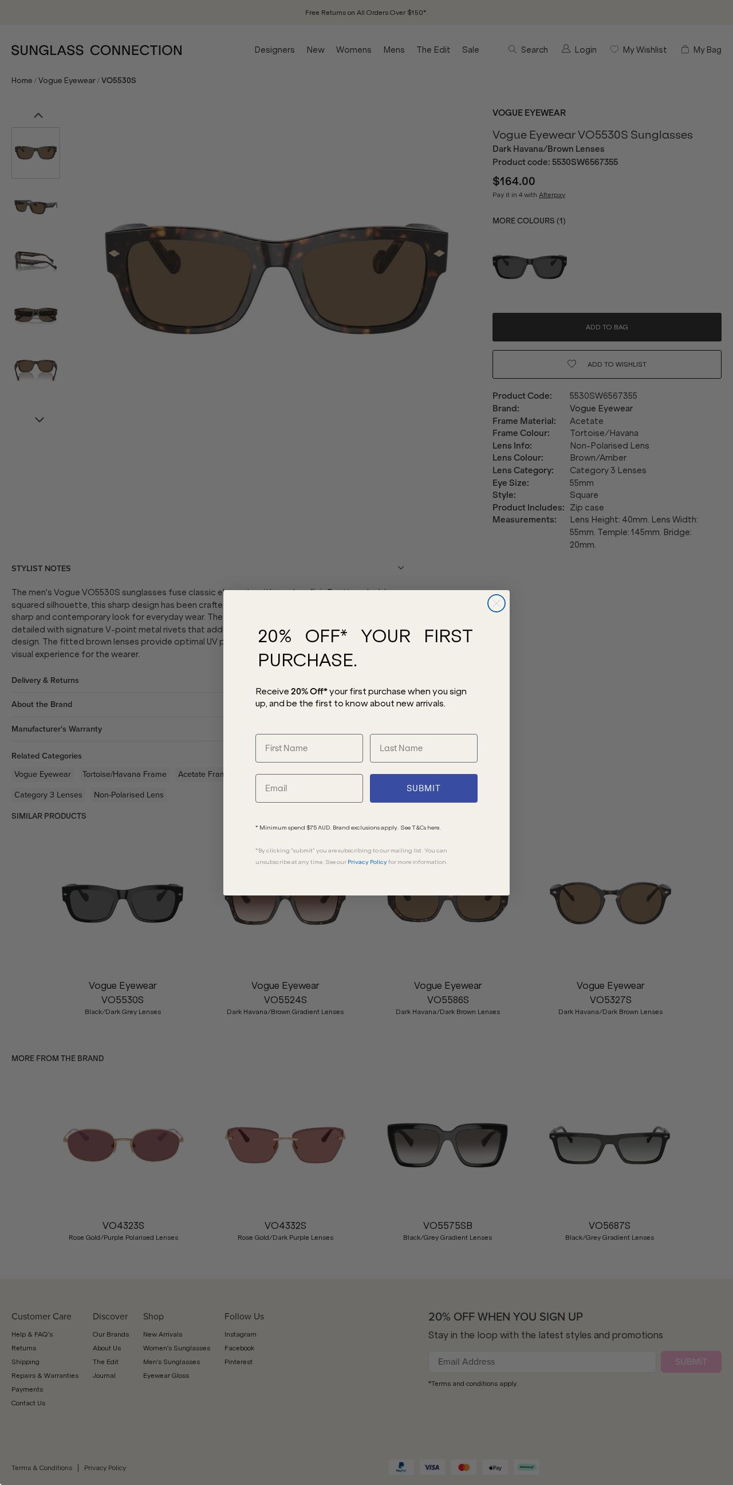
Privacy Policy (367, 862)
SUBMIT (424, 788)
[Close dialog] (496, 603)
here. (434, 827)
